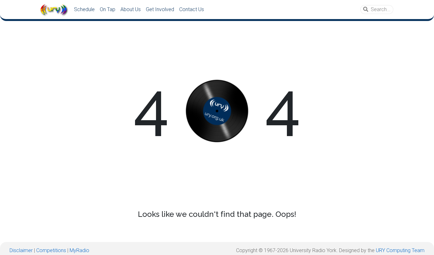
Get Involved (160, 9)
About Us (130, 9)
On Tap (107, 9)
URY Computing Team (400, 250)
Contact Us (191, 9)
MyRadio (79, 250)
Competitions (51, 250)
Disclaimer (21, 250)
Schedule (84, 9)
